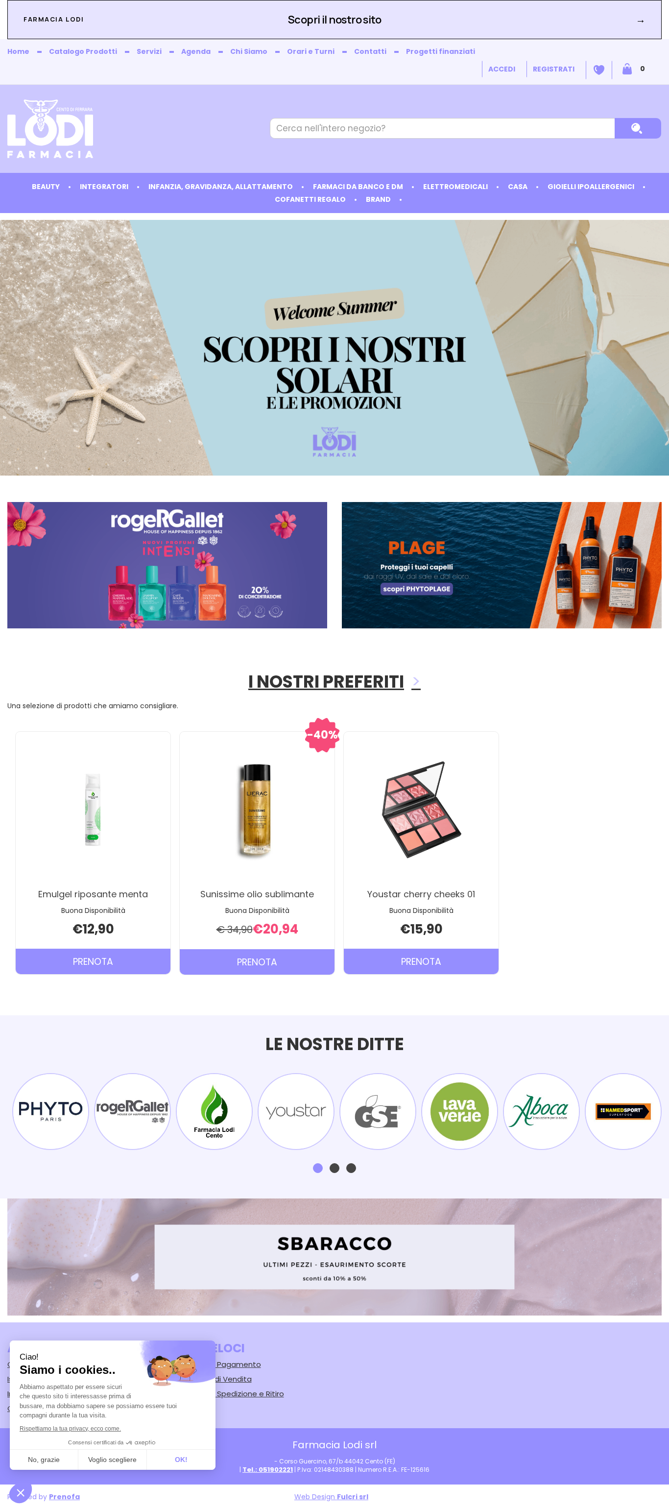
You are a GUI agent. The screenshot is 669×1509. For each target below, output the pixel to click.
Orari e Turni (310, 51)
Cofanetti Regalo (310, 199)
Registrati (553, 69)
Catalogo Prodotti (83, 51)
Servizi (149, 51)
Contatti (370, 51)
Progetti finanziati (440, 51)
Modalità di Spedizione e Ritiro (229, 1394)
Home (18, 51)
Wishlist (599, 70)
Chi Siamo (248, 51)
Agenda (196, 51)
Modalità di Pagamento (218, 1364)
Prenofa (64, 1497)
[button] (318, 1168)
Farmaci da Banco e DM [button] (358, 187)
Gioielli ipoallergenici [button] (591, 187)
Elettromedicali (455, 187)
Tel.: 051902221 (267, 1469)
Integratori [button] (104, 187)
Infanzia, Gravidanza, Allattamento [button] (220, 187)
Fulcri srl (352, 1497)
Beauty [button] (46, 187)
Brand (378, 199)
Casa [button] (517, 187)
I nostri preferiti (326, 682)
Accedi (501, 69)
